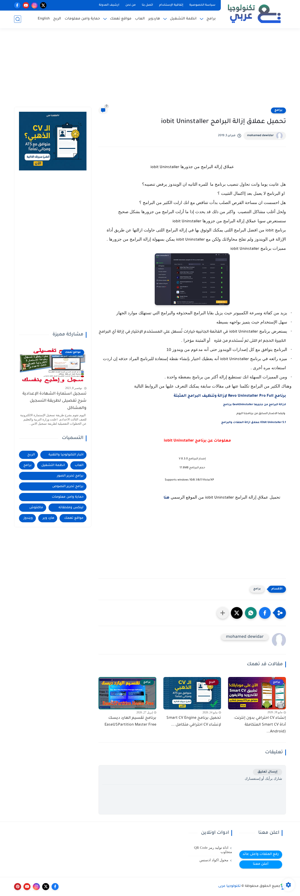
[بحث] (17, 19)
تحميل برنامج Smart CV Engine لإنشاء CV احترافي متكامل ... (193, 721)
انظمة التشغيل (183, 19)
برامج (211, 19)
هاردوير (154, 19)
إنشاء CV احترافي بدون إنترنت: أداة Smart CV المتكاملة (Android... (260, 725)
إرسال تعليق (268, 772)
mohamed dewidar (260, 135)
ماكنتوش (36, 507)
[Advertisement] (150, 70)
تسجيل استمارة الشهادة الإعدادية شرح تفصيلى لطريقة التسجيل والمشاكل (54, 401)
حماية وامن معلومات (82, 19)
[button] (265, 613)
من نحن (130, 5)
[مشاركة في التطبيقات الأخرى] (223, 613)
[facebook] (17, 5)
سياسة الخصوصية (202, 5)
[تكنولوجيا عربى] (254, 13)
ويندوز (28, 518)
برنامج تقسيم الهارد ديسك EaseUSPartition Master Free (130, 721)
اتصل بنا (147, 5)
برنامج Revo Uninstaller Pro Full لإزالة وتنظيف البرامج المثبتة (230, 396)
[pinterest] (17, 886)
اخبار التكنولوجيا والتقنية (66, 455)
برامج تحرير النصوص (67, 486)
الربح (57, 19)
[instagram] (34, 5)
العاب (140, 19)
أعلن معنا (260, 864)
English (44, 19)
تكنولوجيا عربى (229, 886)
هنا (166, 498)
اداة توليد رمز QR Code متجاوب (213, 850)
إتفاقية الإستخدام (171, 5)
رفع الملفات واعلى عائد (261, 854)
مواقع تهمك (120, 19)
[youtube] (26, 5)
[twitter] (43, 5)
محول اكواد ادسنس (213, 860)
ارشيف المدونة (109, 5)
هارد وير (48, 518)
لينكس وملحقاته (71, 507)
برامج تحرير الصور (70, 476)
